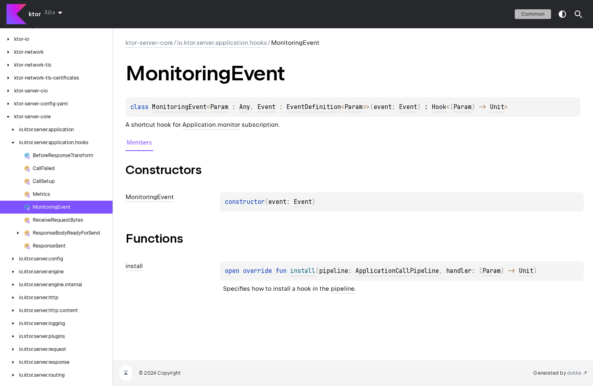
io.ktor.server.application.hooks (222, 42)
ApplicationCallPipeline (397, 271)
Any (244, 107)
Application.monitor (211, 124)
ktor (35, 14)
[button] (578, 14)
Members (139, 142)
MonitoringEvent (179, 107)
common (533, 14)
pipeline (343, 288)
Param (219, 107)
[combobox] (54, 12)
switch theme (562, 14)
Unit (497, 107)
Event (266, 107)
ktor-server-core (149, 42)
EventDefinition (313, 107)
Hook (439, 107)
